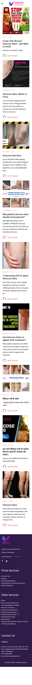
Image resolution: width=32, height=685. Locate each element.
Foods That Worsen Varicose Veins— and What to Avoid (15, 44)
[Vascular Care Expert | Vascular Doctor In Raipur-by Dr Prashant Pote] (16, 3)
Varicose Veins (10, 505)
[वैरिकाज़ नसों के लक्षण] (16, 378)
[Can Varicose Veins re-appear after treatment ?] (16, 316)
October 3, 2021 (9, 151)
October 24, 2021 (9, 90)
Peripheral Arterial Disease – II (10, 614)
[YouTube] (6, 561)
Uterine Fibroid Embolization (9, 610)
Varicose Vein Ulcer (12, 155)
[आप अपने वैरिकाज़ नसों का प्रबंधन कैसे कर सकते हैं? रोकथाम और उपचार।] (16, 428)
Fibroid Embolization (7, 585)
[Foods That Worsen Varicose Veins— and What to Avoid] (16, 20)
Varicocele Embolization (8, 581)
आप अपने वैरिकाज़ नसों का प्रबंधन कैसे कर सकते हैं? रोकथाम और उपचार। (16, 452)
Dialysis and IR (5, 619)
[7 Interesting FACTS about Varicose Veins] (16, 255)
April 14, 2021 (8, 501)
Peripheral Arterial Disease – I (9, 612)
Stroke (3, 600)
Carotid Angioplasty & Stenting (10, 605)
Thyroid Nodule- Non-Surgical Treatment (13, 583)
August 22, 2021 (9, 333)
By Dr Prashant (13, 56)
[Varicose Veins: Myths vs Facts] (16, 73)
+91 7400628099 (17, 556)
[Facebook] (2, 561)
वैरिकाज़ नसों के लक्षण (11, 398)
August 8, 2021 (8, 395)
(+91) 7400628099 (6, 654)
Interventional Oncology (8, 617)
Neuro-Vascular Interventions (10, 603)
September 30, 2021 (10, 210)
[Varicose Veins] (16, 484)
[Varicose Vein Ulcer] (16, 135)
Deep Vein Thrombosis (8, 607)
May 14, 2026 (7, 37)
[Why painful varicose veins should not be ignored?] (16, 193)
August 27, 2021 (9, 272)
